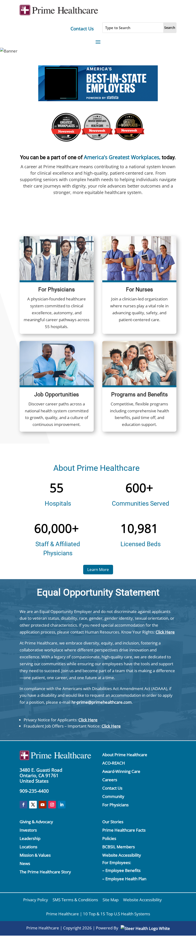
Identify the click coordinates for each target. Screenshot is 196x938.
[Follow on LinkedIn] (61, 804)
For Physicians (115, 804)
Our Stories (112, 821)
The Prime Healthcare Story (45, 872)
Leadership (30, 838)
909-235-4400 (34, 791)
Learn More (98, 569)
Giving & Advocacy (36, 821)
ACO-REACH (113, 763)
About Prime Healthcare (124, 754)
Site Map (111, 899)
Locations (28, 846)
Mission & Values (35, 855)
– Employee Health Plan (124, 878)
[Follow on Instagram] (52, 804)
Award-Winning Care (121, 771)
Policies (109, 838)
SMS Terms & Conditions (75, 899)
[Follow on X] (33, 804)
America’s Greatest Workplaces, (122, 157)
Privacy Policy (35, 899)
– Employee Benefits (121, 870)
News (25, 863)
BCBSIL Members (118, 846)
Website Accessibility (121, 855)
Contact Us (82, 29)
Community (113, 796)
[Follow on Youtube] (42, 804)
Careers (109, 779)
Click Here (165, 632)
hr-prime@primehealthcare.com (101, 702)
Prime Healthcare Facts (124, 830)
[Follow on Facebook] (23, 804)
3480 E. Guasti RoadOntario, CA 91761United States (41, 775)
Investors (28, 830)
